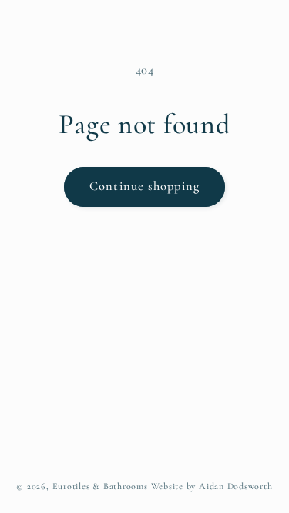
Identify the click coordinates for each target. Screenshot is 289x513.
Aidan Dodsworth (236, 486)
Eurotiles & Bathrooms (100, 486)
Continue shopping (144, 186)
